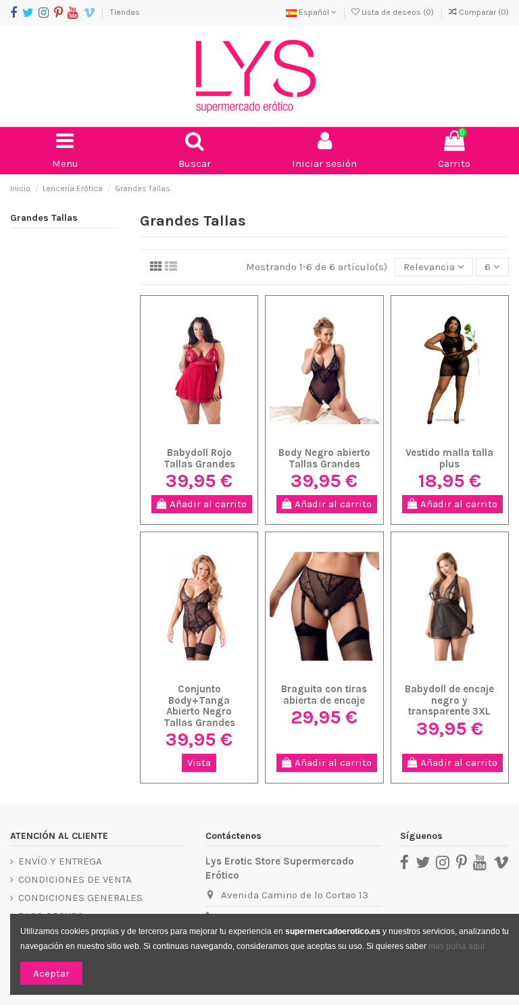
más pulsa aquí (455, 946)
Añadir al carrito (207, 504)
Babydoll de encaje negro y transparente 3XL (449, 700)
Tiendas (125, 12)
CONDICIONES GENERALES (80, 898)
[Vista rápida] (199, 446)
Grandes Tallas (44, 218)
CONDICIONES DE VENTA (75, 879)
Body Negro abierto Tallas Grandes (324, 458)
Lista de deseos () (398, 12)
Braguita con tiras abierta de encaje (324, 694)
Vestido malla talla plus (449, 458)
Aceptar (51, 973)
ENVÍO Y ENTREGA (60, 861)
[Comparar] (209, 425)
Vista (199, 762)
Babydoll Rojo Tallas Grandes (199, 458)
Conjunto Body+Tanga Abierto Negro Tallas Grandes (199, 706)
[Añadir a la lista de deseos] (189, 425)
